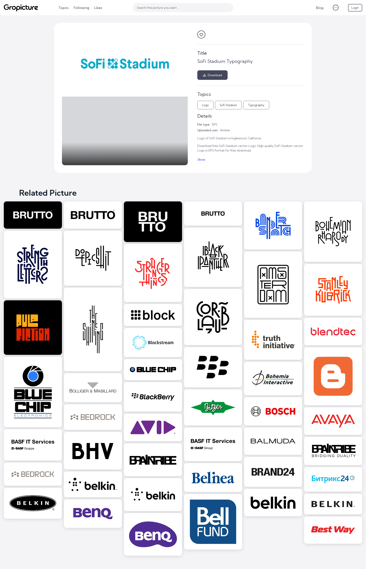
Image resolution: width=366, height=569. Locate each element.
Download (215, 75)
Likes (98, 8)
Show (201, 159)
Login (355, 8)
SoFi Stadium (228, 105)
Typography (256, 105)
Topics (63, 8)
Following (81, 8)
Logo (205, 105)
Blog (319, 8)
